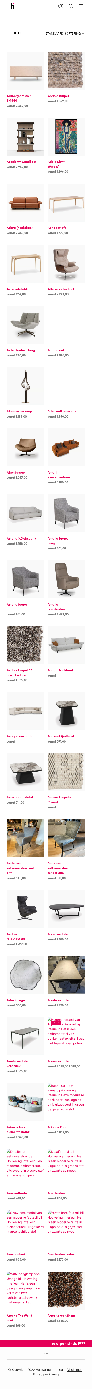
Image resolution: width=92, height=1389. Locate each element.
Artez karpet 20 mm (62, 1315)
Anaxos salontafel (20, 797)
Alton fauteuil (17, 472)
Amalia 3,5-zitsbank (21, 538)
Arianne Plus (57, 1127)
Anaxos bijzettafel (61, 736)
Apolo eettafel (58, 934)
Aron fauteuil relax (61, 1254)
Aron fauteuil (57, 1193)
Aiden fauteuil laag (21, 350)
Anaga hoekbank (19, 736)
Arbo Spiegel (16, 1000)
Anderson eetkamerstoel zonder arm (58, 868)
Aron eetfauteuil (18, 1193)
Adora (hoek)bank (20, 228)
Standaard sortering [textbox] (63, 33)
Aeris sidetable (18, 289)
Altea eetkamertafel (62, 411)
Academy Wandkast (21, 162)
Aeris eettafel (57, 228)
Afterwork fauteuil (61, 289)
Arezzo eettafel (58, 1061)
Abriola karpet (58, 96)
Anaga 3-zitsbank (61, 670)
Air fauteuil (56, 350)
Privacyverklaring (46, 1374)
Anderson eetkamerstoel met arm (20, 868)
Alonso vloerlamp (19, 411)
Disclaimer (74, 1369)
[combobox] (62, 34)
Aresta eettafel (58, 1000)
